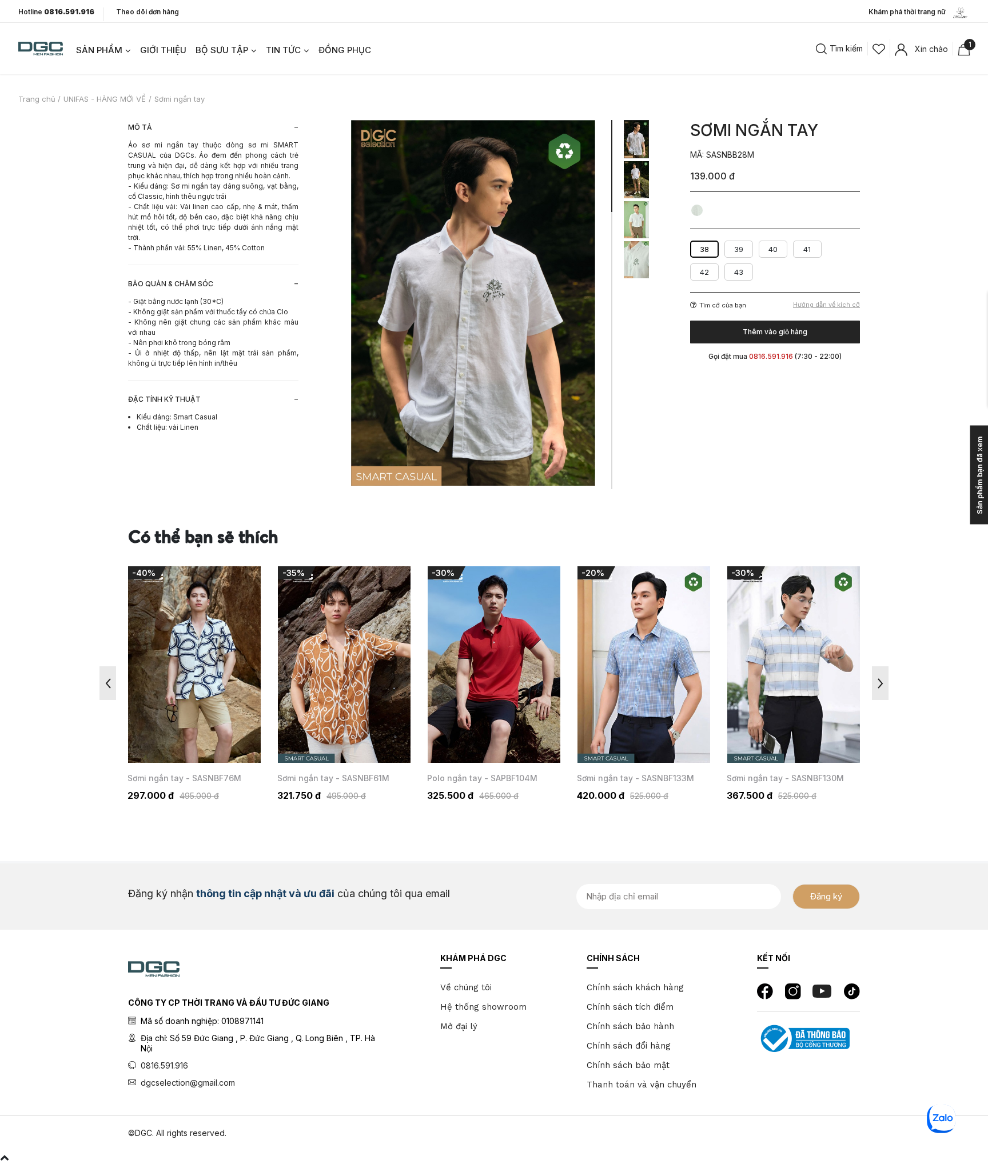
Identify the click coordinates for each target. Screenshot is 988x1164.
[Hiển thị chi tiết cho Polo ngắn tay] (494, 664)
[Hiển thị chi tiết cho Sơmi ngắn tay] (194, 664)
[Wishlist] (879, 48)
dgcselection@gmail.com (188, 1082)
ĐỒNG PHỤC (344, 50)
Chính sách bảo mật (628, 1065)
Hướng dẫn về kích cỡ (826, 305)
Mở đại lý (458, 1026)
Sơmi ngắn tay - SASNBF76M (184, 778)
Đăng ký (826, 896)
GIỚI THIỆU (163, 50)
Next (880, 683)
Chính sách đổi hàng (629, 1046)
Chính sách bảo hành (630, 1026)
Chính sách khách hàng (635, 987)
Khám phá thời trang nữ (910, 11)
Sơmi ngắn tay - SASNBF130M (785, 778)
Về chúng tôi (466, 987)
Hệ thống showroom (483, 1007)
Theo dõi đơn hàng (147, 11)
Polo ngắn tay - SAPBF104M (482, 778)
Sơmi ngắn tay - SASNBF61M (333, 778)
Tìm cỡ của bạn (722, 305)
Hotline (56, 12)
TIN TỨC (283, 50)
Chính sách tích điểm (630, 1007)
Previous (107, 683)
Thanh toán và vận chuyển (641, 1084)
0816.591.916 (164, 1065)
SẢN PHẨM (99, 50)
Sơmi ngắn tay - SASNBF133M (635, 778)
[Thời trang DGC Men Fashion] (40, 47)
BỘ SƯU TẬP (222, 50)
